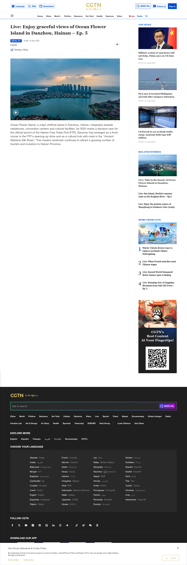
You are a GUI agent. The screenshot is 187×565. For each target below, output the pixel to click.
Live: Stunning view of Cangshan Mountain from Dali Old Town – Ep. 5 (158, 285)
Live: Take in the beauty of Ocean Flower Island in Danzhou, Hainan (157, 183)
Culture (66, 416)
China (48, 16)
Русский (57, 439)
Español (25, 439)
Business (78, 16)
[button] (16, 113)
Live (132, 16)
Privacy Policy (13, 560)
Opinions (110, 16)
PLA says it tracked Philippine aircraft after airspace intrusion (156, 95)
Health (100, 16)
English (13, 439)
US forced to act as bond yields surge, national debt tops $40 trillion (155, 134)
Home (40, 16)
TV (146, 16)
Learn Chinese (124, 423)
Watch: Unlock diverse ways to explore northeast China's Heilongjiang (157, 251)
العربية (47, 439)
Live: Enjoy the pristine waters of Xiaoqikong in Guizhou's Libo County (156, 205)
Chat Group (104, 423)
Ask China (139, 423)
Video (119, 16)
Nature (125, 416)
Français (37, 439)
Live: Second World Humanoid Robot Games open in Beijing (158, 273)
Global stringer (155, 416)
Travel (115, 416)
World (57, 16)
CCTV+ (84, 439)
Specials (67, 423)
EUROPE (92, 423)
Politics (67, 16)
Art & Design (31, 423)
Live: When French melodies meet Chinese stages (159, 263)
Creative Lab (16, 423)
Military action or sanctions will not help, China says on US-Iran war (156, 56)
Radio (140, 16)
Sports (106, 416)
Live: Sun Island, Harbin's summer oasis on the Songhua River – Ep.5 (155, 195)
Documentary (138, 416)
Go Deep (45, 423)
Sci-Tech (90, 16)
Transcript (79, 423)
